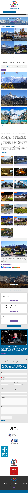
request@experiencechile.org (13, 8)
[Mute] (25, 344)
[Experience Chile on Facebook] (13, 487)
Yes (2, 388)
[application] (14, 337)
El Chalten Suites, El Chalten (7, 225)
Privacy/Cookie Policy (14, 491)
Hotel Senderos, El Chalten (7, 189)
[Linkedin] (10, 267)
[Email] (15, 267)
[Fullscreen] (26, 344)
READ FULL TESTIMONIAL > (14, 300)
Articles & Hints (5, 483)
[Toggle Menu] (27, 14)
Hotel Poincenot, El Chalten (20, 189)
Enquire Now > (14, 21)
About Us (11, 483)
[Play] (1, 344)
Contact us (15, 483)
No (15, 389)
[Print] (18, 267)
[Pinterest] (13, 267)
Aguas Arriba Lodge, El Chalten (7, 237)
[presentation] (6, 417)
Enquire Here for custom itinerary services (7, 264)
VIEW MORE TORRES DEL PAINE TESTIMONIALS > (14, 326)
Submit (3, 420)
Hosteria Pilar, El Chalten (20, 201)
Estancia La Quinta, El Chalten (7, 213)
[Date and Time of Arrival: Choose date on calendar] (8, 384)
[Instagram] (5, 267)
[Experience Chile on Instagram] (14, 487)
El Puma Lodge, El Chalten (20, 213)
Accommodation (25, 483)
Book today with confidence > (14, 284)
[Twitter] (7, 267)
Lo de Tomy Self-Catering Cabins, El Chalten (20, 225)
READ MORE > (3, 353)
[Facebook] (2, 267)
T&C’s (20, 483)
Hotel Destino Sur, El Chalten (7, 201)
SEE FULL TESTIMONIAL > (14, 311)
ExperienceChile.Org (5, 66)
